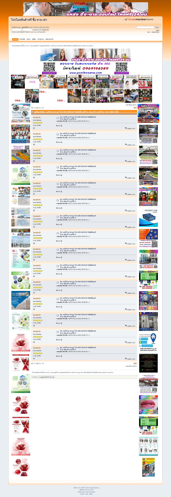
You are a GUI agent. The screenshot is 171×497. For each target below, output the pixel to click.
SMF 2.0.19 (77, 487)
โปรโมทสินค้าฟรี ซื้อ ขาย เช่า (29, 19)
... (41, 108)
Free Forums (90, 489)
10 (43, 108)
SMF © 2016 (85, 487)
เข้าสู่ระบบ (36, 27)
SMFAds (81, 489)
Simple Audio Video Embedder (86, 492)
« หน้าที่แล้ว (128, 105)
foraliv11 (37, 117)
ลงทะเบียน (46, 27)
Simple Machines (94, 487)
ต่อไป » (135, 105)
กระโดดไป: (35, 377)
